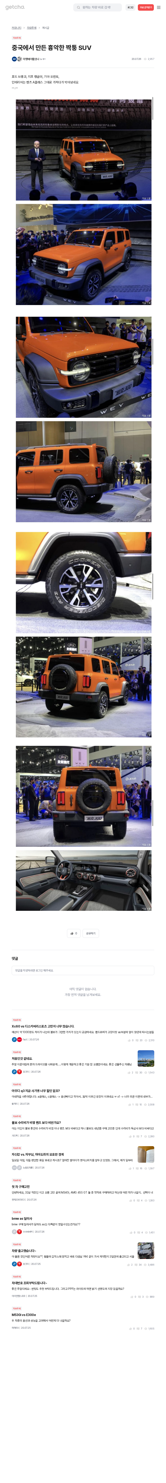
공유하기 (90, 933)
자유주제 (31, 27)
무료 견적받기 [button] (146, 7)
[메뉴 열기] (158, 7)
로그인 (130, 7)
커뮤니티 (16, 27)
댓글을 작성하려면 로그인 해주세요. (34, 970)
